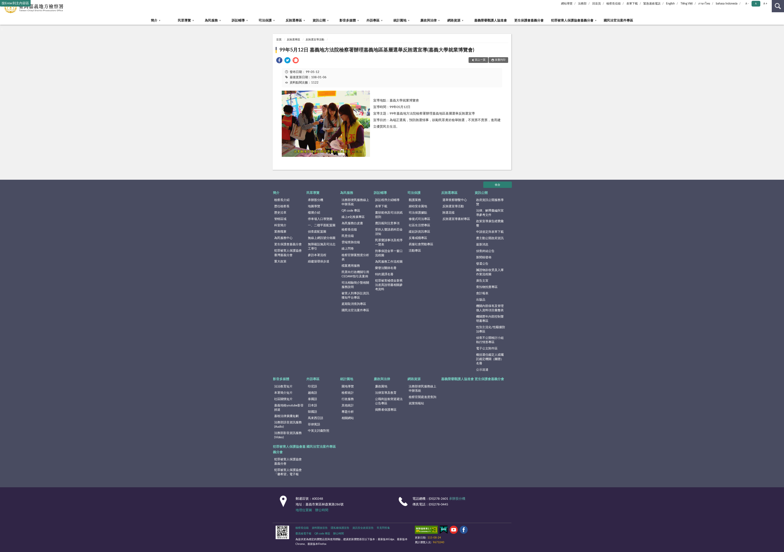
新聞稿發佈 (483, 257)
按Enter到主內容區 (15, 3)
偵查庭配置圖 (317, 231)
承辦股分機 (315, 200)
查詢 (778, 6)
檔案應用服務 (351, 265)
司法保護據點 (418, 212)
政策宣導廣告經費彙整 (490, 223)
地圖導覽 (314, 206)
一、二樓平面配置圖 (321, 225)
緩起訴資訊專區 (419, 231)
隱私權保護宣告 (340, 528)
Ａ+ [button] (765, 3)
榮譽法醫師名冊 (385, 268)
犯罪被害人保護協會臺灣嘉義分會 (288, 252)
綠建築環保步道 (318, 261)
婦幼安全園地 (418, 206)
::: (2, 29)
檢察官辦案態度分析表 (355, 257)
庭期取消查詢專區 (354, 304)
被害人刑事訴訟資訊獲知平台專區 (355, 295)
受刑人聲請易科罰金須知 (389, 231)
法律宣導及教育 (385, 392)
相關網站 (348, 418)
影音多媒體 (348, 20)
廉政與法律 (428, 20)
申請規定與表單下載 (490, 231)
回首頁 (596, 3)
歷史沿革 (280, 212)
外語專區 (373, 20)
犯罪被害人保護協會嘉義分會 (572, 20)
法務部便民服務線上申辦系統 (355, 202)
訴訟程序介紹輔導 (387, 200)
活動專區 (415, 250)
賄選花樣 (448, 212)
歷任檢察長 (282, 206)
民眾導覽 (184, 20)
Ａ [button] (755, 3)
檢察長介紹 (282, 200)
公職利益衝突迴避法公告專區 (389, 401)
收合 (497, 185)
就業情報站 (416, 403)
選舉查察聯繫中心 (454, 200)
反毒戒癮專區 (418, 238)
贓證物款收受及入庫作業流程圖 (490, 272)
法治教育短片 (283, 386)
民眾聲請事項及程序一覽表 (389, 242)
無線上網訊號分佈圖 (321, 238)
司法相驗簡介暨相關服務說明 (355, 285)
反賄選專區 (294, 20)
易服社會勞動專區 (421, 244)
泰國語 (312, 399)
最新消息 (482, 244)
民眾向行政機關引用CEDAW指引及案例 (355, 274)
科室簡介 (280, 225)
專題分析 (348, 411)
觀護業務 (415, 200)
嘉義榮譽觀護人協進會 (490, 20)
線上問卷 (348, 248)
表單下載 (632, 3)
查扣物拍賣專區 (487, 287)
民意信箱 (348, 236)
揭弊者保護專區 (385, 409)
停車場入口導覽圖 (320, 219)
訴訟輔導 (238, 20)
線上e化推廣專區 (353, 217)
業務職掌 (280, 231)
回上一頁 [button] (480, 60)
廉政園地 (381, 386)
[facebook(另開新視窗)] (464, 530)
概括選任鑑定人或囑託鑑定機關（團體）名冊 (490, 359)
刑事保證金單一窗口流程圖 (389, 253)
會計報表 (482, 293)
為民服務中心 (283, 238)
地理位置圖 (304, 510)
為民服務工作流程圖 (389, 261)
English (670, 3)
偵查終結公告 (485, 251)
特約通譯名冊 (384, 274)
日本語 (312, 405)
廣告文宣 (482, 280)
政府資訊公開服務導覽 (490, 202)
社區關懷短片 (283, 399)
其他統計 (348, 405)
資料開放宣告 (320, 528)
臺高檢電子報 (303, 533)
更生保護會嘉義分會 (529, 20)
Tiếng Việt (686, 3)
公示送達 (482, 369)
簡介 (154, 20)
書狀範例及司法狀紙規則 (389, 215)
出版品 (480, 299)
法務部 (582, 3)
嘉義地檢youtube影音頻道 (289, 407)
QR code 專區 (351, 210)
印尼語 (312, 386)
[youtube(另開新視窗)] (454, 530)
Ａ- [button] (747, 3)
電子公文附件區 (487, 348)
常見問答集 (383, 528)
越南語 (312, 392)
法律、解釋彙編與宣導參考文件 (490, 212)
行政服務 (348, 399)
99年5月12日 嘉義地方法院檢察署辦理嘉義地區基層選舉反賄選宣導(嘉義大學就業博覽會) (377, 50)
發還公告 (482, 263)
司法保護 (265, 20)
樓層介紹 (314, 212)
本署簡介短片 (283, 392)
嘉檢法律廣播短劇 (286, 416)
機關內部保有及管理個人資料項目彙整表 (490, 308)
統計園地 (399, 20)
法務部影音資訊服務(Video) (288, 435)
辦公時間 (321, 510)
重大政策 (280, 261)
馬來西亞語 (315, 418)
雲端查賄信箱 (351, 242)
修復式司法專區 (419, 219)
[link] (279, 61)
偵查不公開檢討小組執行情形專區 (490, 340)
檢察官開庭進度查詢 (422, 397)
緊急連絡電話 (651, 3)
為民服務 (211, 20)
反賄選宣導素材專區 (456, 219)
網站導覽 (566, 3)
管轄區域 (280, 219)
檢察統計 (348, 392)
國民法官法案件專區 (618, 20)
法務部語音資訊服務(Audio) (288, 424)
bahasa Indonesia (726, 3)
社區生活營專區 (419, 225)
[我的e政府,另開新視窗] (444, 530)
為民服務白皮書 (352, 223)
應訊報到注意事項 (387, 223)
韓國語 (312, 411)
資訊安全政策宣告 (363, 528)
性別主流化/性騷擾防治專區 (490, 329)
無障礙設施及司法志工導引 (321, 246)
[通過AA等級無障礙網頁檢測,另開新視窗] (426, 530)
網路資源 (453, 20)
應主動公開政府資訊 (490, 238)
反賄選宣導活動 (315, 39)
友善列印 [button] (500, 60)
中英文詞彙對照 (318, 430)
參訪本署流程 (317, 255)
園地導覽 (348, 386)
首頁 (279, 39)
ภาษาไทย (704, 3)
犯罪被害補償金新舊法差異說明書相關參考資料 (389, 285)
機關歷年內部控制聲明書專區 (490, 318)
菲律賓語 (314, 424)
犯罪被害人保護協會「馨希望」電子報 (288, 472)
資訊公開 (319, 20)
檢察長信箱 (613, 3)
